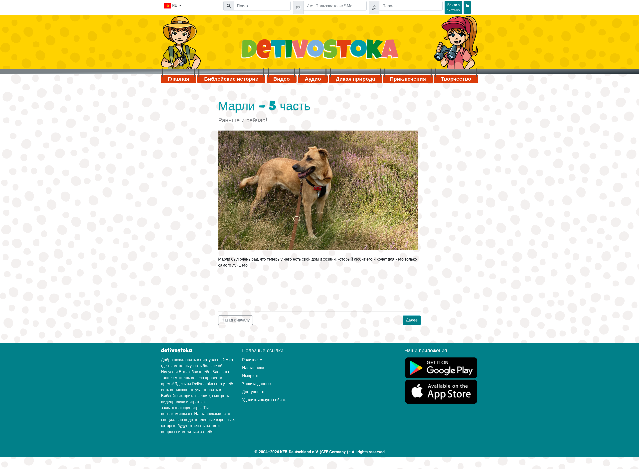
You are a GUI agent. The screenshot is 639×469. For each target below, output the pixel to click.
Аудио (313, 79)
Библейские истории (231, 79)
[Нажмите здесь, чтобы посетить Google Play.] (441, 367)
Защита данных (256, 383)
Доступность (253, 391)
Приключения (408, 79)
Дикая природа (355, 79)
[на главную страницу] (319, 51)
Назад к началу (235, 320)
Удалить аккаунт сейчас (264, 399)
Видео (281, 79)
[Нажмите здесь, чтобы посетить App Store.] (441, 391)
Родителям (252, 359)
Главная (178, 79)
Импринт (250, 375)
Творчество (456, 79)
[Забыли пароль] (467, 7)
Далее (412, 320)
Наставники (253, 367)
